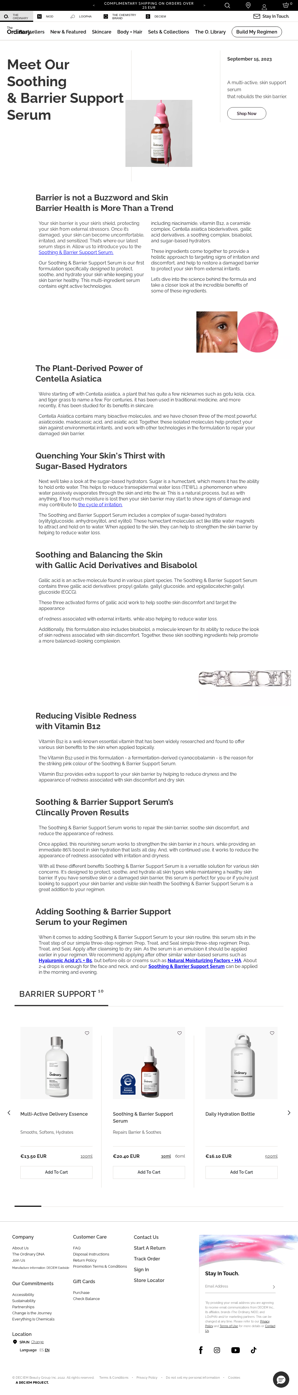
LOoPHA (85, 16)
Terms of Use (229, 1326)
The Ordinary (20, 16)
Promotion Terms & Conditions (100, 1266)
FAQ (77, 1248)
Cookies (234, 1378)
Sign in (141, 1269)
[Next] (204, 5)
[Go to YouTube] (235, 1350)
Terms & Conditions (113, 1378)
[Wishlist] (86, 1030)
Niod (49, 16)
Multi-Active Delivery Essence (54, 1114)
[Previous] (94, 5)
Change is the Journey (32, 1313)
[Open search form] (227, 5)
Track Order (147, 1259)
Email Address (216, 1286)
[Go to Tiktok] (253, 1350)
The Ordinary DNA (28, 1254)
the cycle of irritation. (100, 504)
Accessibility (23, 1294)
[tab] (61, 996)
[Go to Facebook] (201, 1350)
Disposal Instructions (91, 1254)
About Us (20, 1248)
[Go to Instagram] (217, 1350)
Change (37, 1342)
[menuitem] (16, 16)
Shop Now (247, 113)
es (42, 1350)
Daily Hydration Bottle (230, 1114)
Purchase (81, 1292)
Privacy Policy (147, 1378)
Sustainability (24, 1301)
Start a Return (150, 1248)
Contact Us (146, 1237)
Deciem (160, 16)
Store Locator (149, 1280)
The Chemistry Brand (124, 16)
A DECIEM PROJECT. (32, 1382)
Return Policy (85, 1260)
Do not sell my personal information (193, 1378)
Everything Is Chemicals (33, 1319)
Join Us (18, 1260)
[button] (68, 32)
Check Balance (86, 1299)
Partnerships (23, 1307)
